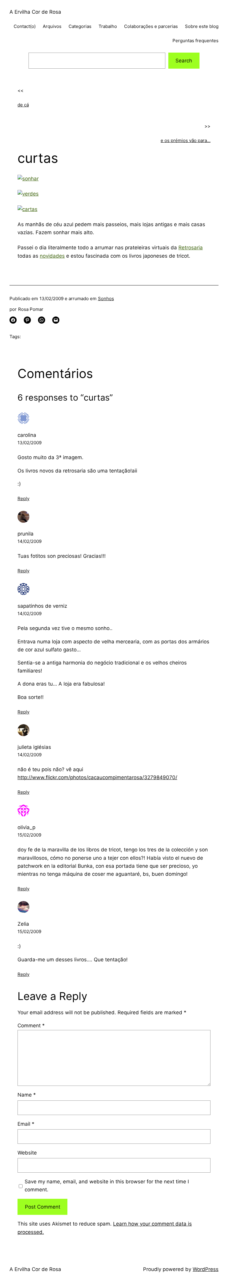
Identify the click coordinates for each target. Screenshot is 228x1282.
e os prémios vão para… (185, 140)
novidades (52, 256)
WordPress (205, 1269)
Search (183, 61)
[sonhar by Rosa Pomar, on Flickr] (28, 179)
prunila (26, 534)
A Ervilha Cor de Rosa (35, 12)
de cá (23, 105)
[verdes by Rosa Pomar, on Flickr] (28, 194)
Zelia (23, 924)
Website (27, 1153)
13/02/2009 (30, 442)
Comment (31, 1026)
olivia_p (26, 827)
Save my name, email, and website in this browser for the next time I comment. (107, 1186)
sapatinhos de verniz (42, 606)
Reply (23, 498)
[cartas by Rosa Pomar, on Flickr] (27, 209)
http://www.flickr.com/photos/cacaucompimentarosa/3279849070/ (97, 777)
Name (27, 1095)
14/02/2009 (30, 541)
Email (26, 1124)
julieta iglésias (34, 747)
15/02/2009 (29, 835)
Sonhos (106, 298)
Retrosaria (190, 248)
